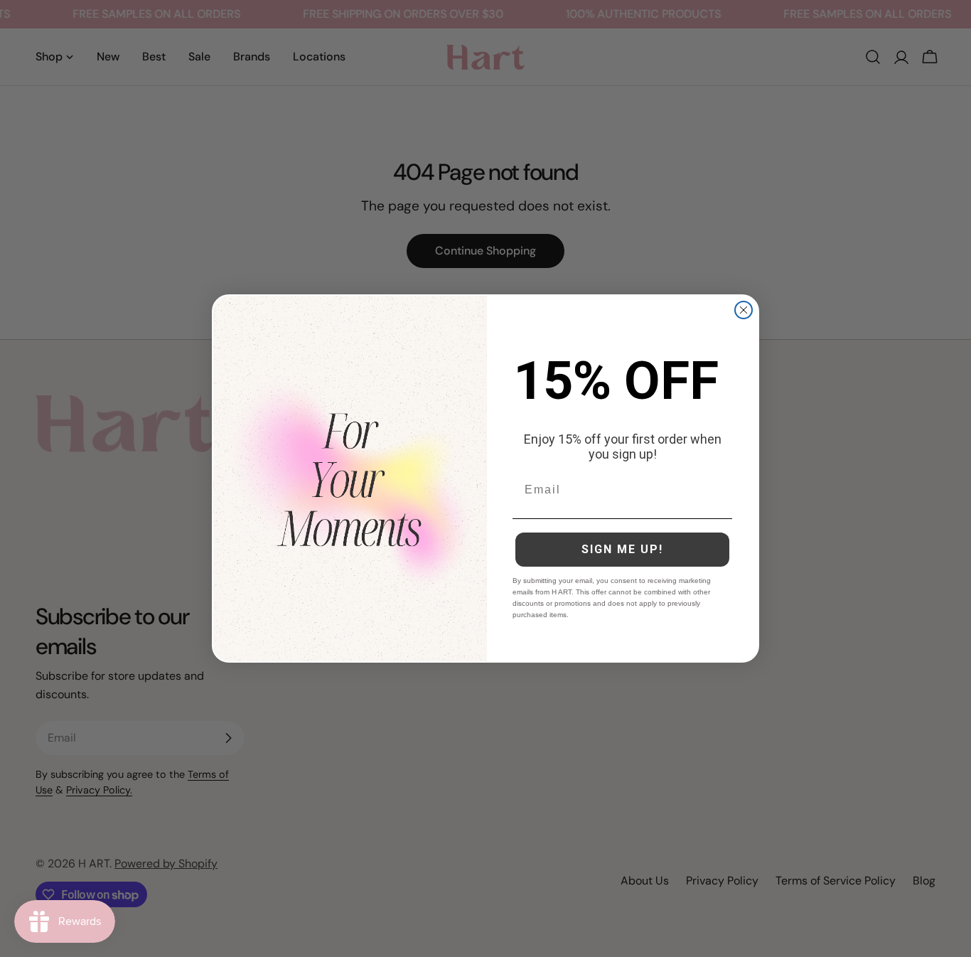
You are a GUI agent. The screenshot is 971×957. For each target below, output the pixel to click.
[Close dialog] (743, 310)
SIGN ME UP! (622, 549)
